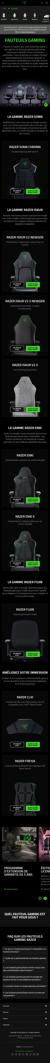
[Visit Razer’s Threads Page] (19, 1054)
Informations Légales (15, 1036)
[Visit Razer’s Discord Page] (37, 1054)
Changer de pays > (28, 1047)
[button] (2, 3)
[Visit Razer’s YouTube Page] (26, 1054)
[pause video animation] (47, 105)
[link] (24, 3)
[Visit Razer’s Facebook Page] (12, 1054)
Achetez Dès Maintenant (33, 191)
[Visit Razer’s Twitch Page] (34, 1054)
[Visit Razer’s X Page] (23, 1054)
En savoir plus (17, 191)
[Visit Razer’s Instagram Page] (16, 1054)
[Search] (41, 3)
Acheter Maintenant (28, 32)
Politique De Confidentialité (32, 1036)
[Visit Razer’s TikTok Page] (30, 1054)
